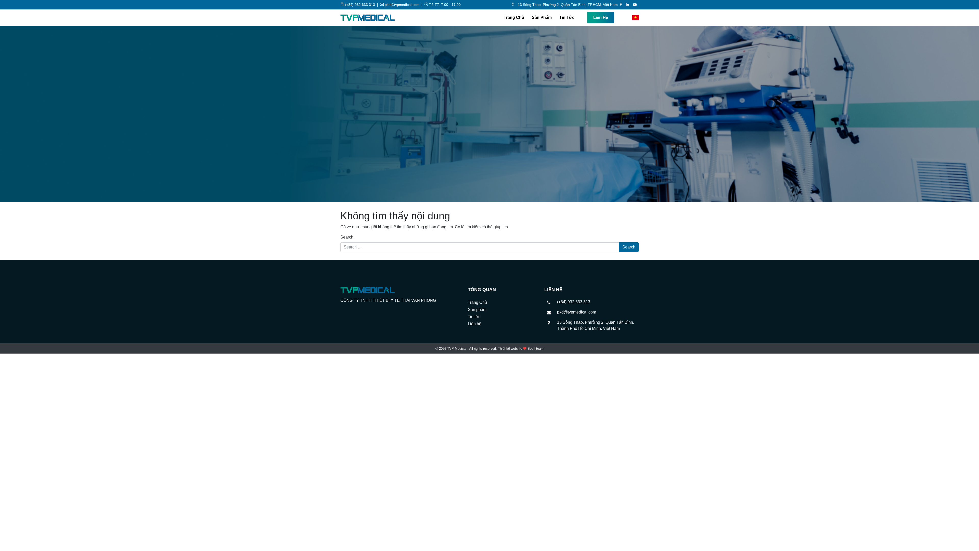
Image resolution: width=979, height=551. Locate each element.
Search (346, 237)
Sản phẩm (542, 17)
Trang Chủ (514, 17)
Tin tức (566, 17)
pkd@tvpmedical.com (576, 312)
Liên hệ (600, 17)
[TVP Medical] (367, 17)
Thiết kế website (510, 348)
